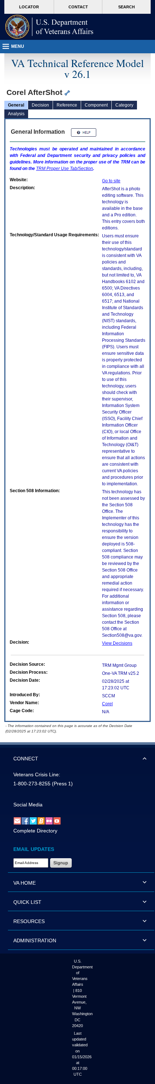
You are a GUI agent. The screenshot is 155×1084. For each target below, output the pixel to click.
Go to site (111, 180)
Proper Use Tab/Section (64, 168)
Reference (67, 105)
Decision (40, 105)
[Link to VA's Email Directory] (17, 820)
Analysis (16, 113)
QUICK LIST (27, 902)
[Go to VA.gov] (49, 27)
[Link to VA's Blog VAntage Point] (41, 820)
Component (96, 105)
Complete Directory (35, 831)
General (16, 105)
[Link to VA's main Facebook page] (25, 820)
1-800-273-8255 (31, 783)
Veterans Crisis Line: (36, 774)
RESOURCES (29, 921)
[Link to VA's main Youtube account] (57, 820)
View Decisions (117, 643)
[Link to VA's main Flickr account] (49, 820)
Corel (107, 703)
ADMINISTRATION (34, 940)
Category (124, 105)
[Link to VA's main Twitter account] (33, 820)
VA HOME (24, 883)
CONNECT (25, 758)
